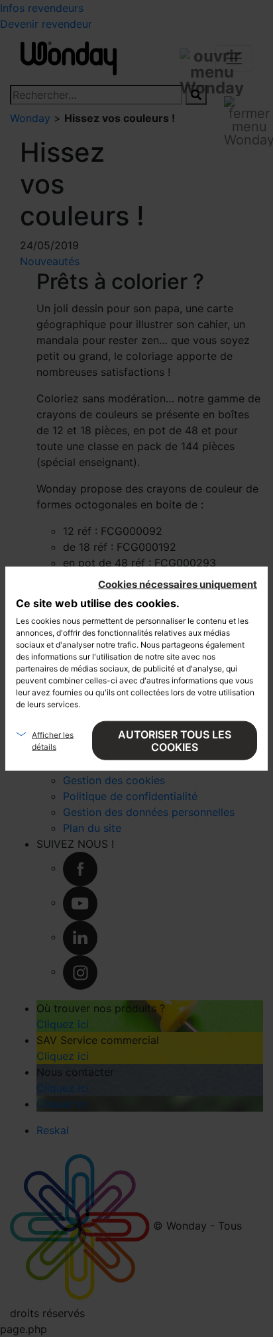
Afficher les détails (53, 740)
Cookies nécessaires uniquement (177, 583)
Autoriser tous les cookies (174, 740)
